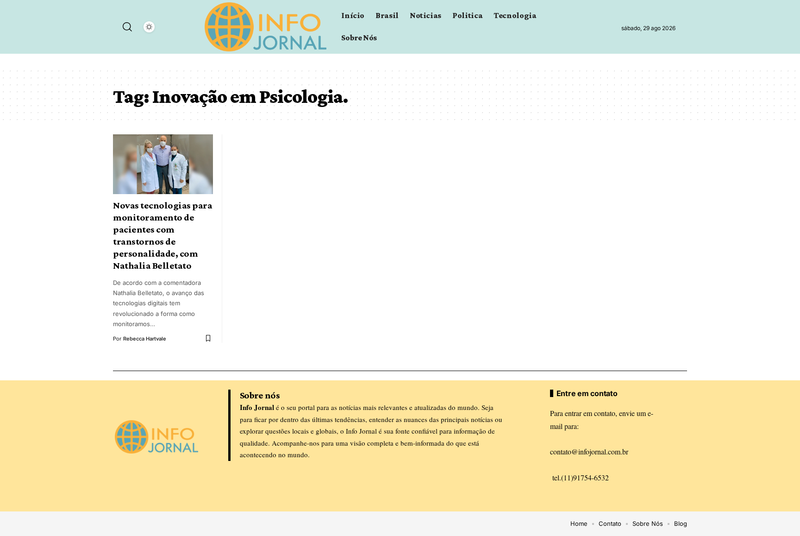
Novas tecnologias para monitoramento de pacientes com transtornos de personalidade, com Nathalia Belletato (162, 235)
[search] (127, 27)
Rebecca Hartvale (144, 338)
